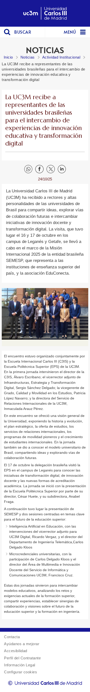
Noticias (27, 57)
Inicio (8, 57)
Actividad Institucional (61, 57)
